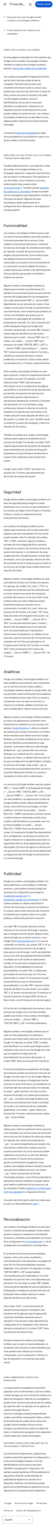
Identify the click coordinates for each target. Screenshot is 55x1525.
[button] (5, 4)
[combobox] (17, 1519)
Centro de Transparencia (28, 1510)
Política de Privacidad (25, 133)
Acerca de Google (24, 1503)
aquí (35, 1204)
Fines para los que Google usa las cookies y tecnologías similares (24, 19)
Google (7, 1503)
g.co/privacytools (12, 188)
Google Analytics (20, 728)
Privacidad (41, 1503)
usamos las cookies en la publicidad (29, 68)
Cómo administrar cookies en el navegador (23, 32)
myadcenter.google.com (15, 896)
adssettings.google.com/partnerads (21, 899)
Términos (8, 1510)
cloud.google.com (26, 941)
